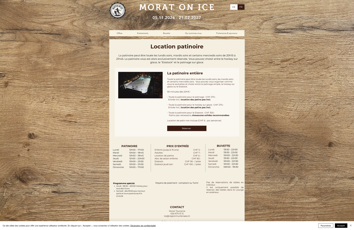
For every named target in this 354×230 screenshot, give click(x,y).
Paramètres (326, 225)
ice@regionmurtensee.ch (177, 216)
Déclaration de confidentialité (143, 225)
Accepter (341, 225)
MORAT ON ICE (177, 7)
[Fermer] (350, 225)
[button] (119, 33)
